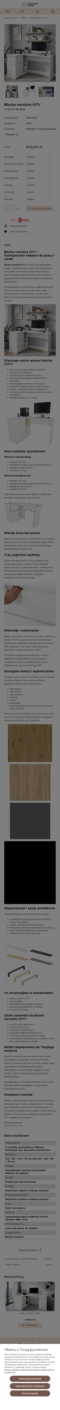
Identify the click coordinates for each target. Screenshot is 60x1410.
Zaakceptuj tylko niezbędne (30, 1386)
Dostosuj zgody (30, 1393)
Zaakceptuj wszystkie (30, 1378)
